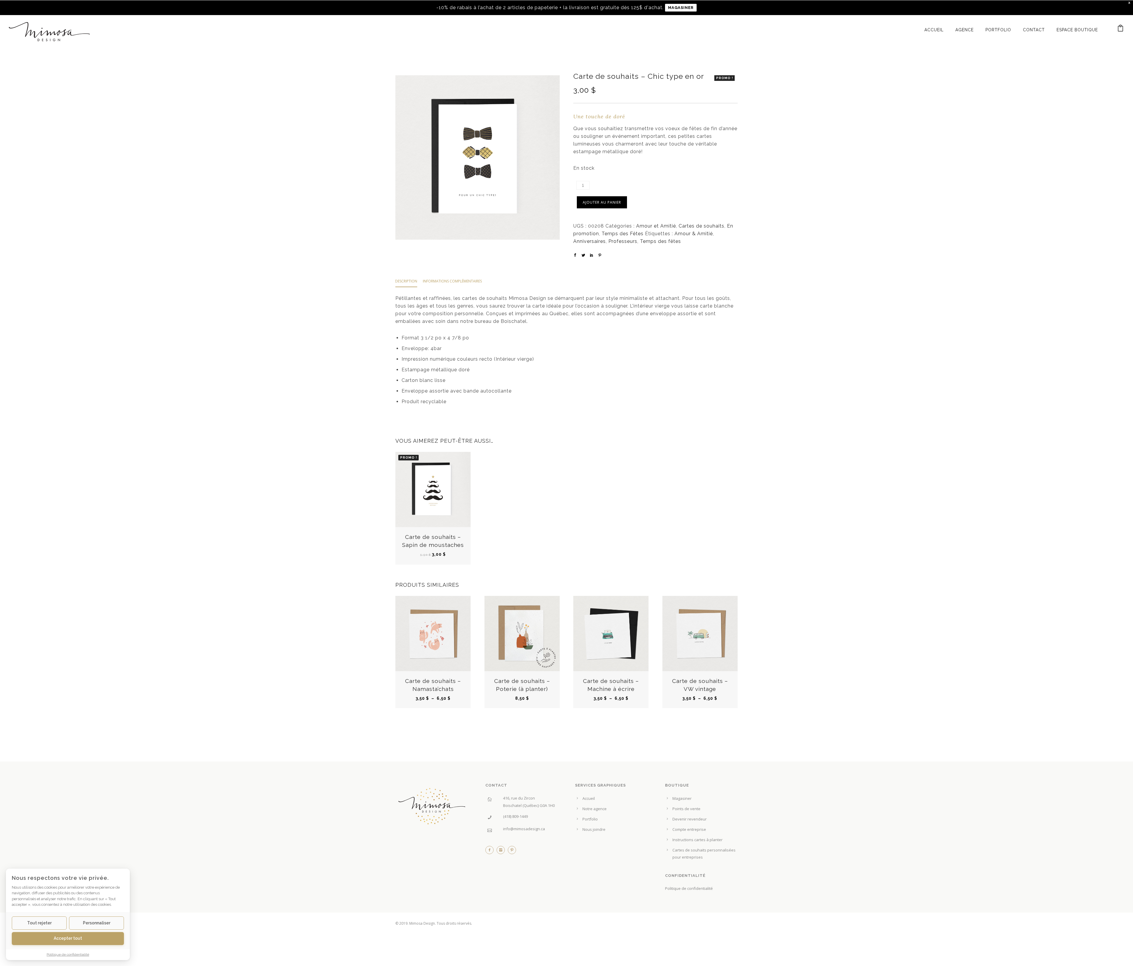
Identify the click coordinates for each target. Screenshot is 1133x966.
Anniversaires (589, 241)
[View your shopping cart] (1120, 29)
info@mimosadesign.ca (524, 828)
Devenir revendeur (689, 819)
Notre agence (594, 808)
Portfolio (998, 29)
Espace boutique (1077, 29)
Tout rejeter (39, 923)
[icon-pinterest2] (512, 851)
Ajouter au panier (602, 202)
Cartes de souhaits (701, 226)
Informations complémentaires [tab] (452, 281)
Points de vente (686, 808)
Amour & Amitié (693, 233)
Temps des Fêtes (623, 233)
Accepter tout (68, 938)
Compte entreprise (689, 829)
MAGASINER (681, 7)
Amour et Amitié (656, 226)
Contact (1034, 29)
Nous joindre (593, 829)
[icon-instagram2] (502, 851)
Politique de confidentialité (689, 888)
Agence (964, 29)
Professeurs (622, 241)
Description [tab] (406, 281)
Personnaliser (96, 923)
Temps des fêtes (660, 241)
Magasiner (682, 798)
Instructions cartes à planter (697, 839)
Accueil (934, 29)
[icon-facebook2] (491, 851)
